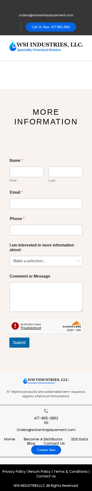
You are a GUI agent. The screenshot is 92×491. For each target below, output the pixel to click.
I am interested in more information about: (42, 247)
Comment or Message (30, 276)
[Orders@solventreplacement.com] (46, 422)
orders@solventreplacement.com (46, 15)
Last (52, 180)
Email (16, 192)
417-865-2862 (46, 418)
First (13, 180)
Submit (19, 342)
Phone (17, 219)
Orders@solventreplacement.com (46, 429)
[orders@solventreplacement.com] (46, 7)
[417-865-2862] (46, 411)
